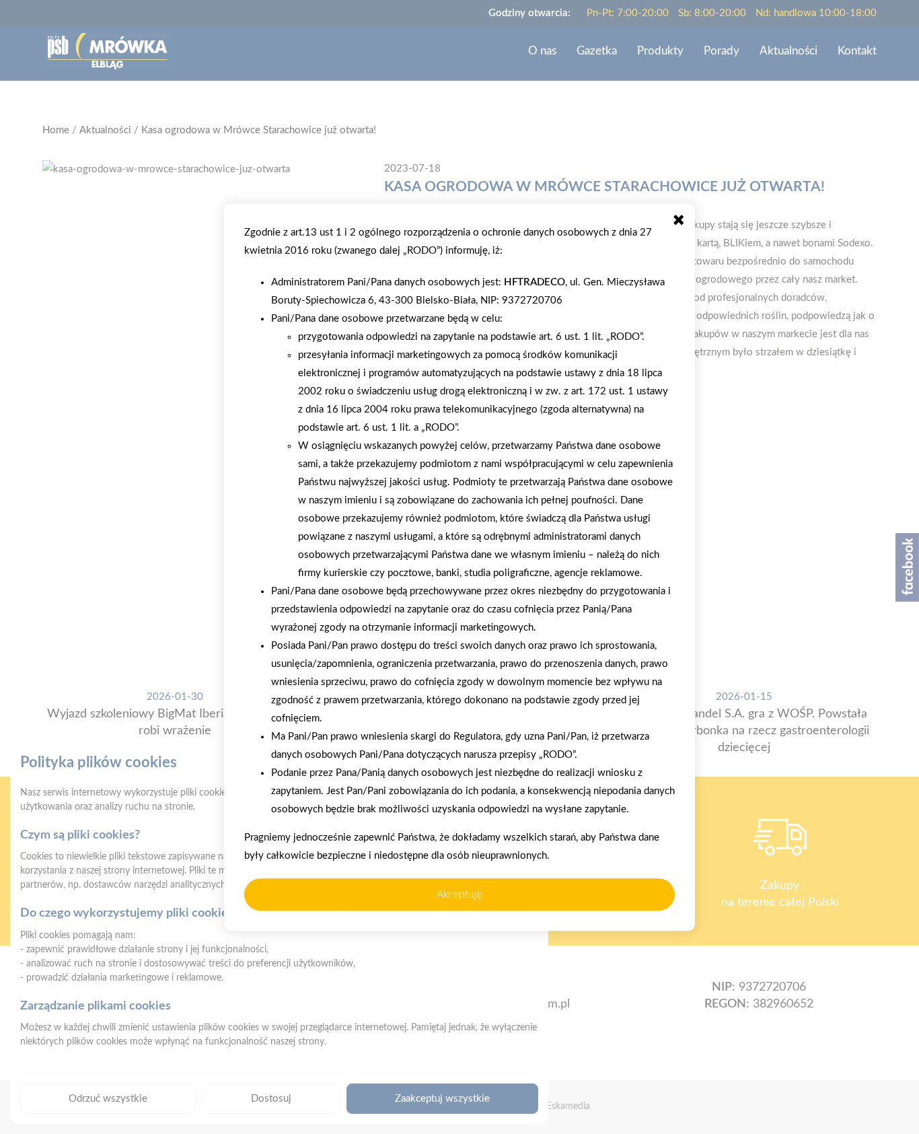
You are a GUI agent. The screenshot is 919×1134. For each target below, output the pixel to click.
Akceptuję (459, 894)
